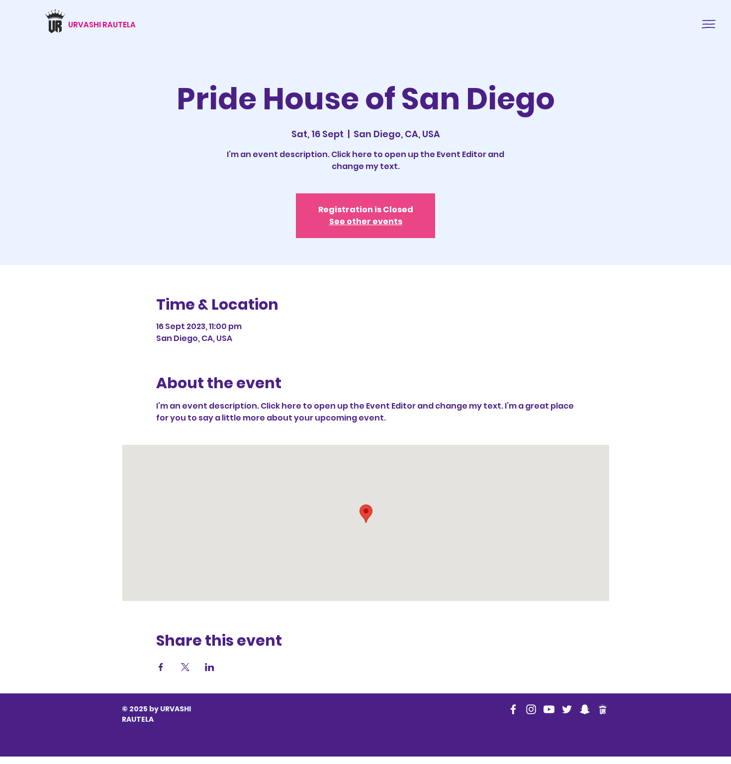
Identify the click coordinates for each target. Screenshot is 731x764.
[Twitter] (566, 709)
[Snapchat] (584, 709)
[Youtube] (549, 709)
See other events (365, 221)
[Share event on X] (185, 667)
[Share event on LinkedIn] (209, 667)
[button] (709, 24)
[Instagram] (531, 709)
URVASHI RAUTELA (102, 24)
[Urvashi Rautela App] (602, 709)
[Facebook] (513, 709)
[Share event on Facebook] (161, 667)
